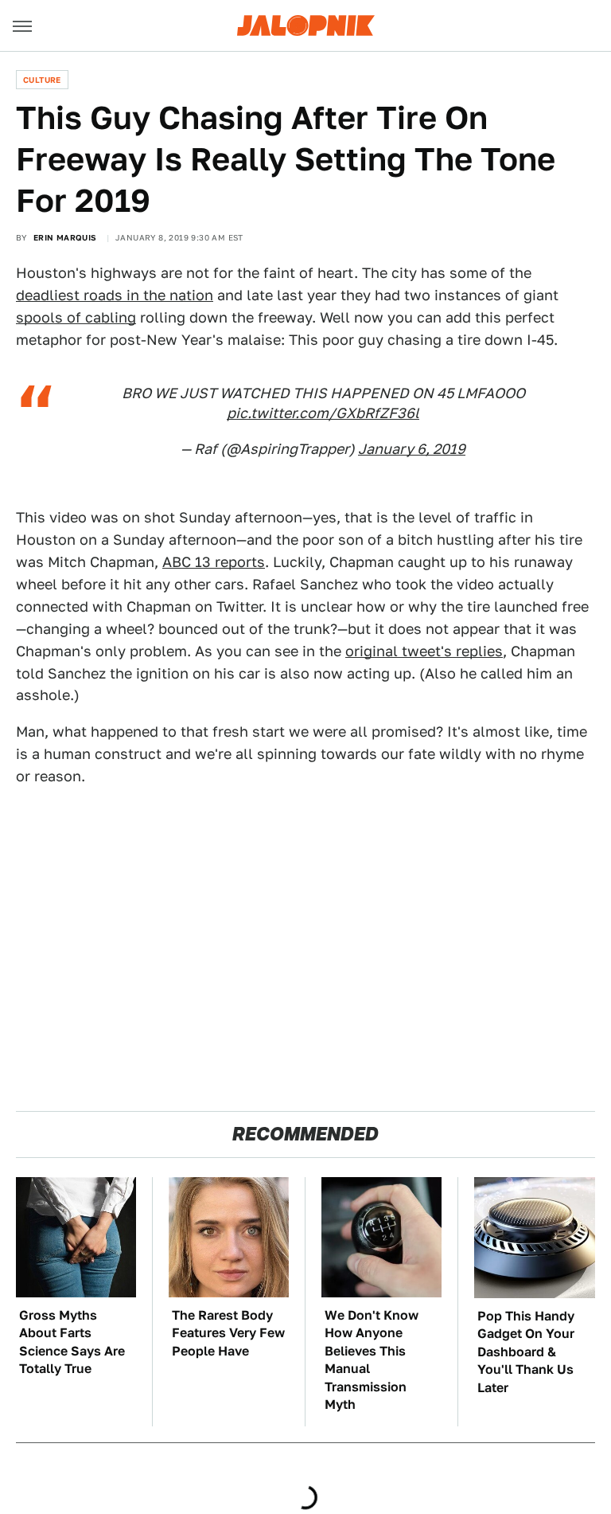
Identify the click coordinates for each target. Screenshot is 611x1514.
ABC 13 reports (213, 562)
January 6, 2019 (411, 448)
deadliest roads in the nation (114, 295)
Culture (42, 79)
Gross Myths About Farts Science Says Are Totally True (72, 1342)
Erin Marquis (65, 237)
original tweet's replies (424, 651)
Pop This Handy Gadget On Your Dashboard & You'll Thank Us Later (525, 1352)
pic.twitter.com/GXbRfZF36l (323, 413)
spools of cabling (76, 317)
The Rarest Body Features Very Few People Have (228, 1333)
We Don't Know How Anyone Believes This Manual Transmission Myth (371, 1360)
